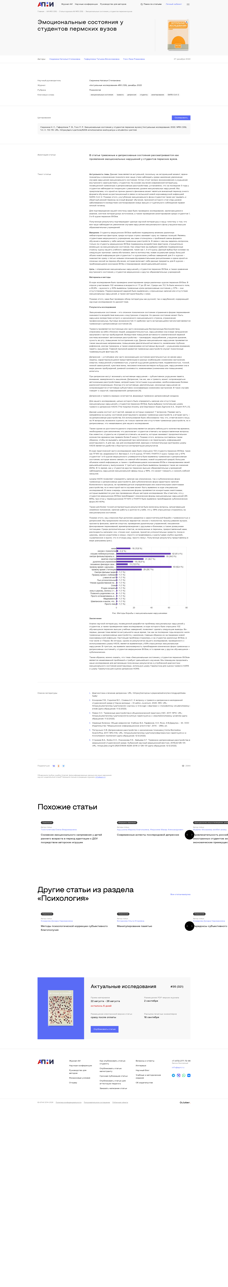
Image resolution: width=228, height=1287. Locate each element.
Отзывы (73, 1083)
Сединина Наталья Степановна (104, 81)
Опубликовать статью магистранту (111, 1070)
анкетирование (157, 95)
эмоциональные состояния (102, 95)
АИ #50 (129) (52, 11)
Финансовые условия (79, 1078)
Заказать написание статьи (113, 1088)
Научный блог (142, 1070)
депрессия (131, 95)
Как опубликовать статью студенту (112, 1062)
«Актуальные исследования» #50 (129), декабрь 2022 (115, 85)
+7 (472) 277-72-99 (181, 1061)
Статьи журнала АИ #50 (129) (71, 11)
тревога (120, 95)
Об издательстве (144, 1083)
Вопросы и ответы (145, 1061)
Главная (41, 11)
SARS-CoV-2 (173, 95)
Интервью (141, 1066)
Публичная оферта (120, 1102)
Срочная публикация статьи (114, 1076)
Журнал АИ (67, 4)
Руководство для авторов (113, 4)
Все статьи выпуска (180, 894)
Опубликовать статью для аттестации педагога (113, 1082)
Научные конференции (86, 4)
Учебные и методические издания (148, 1076)
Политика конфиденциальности (68, 1102)
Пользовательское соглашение (97, 1102)
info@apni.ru (100, 777)
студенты (144, 95)
